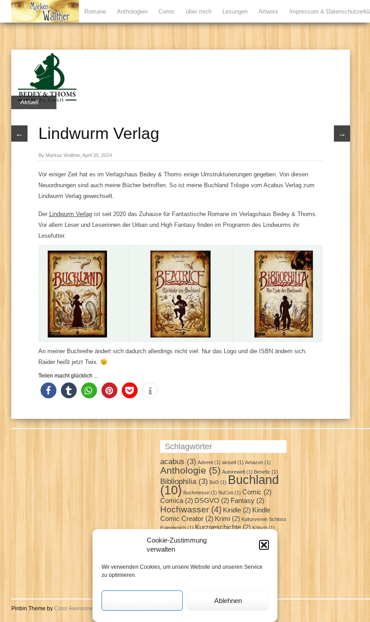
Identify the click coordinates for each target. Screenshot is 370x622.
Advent (209, 462)
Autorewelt (237, 472)
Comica (176, 500)
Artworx (268, 11)
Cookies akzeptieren (142, 600)
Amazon (258, 462)
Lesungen (235, 11)
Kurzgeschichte (223, 527)
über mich (199, 11)
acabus (178, 461)
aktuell (233, 462)
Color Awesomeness (79, 608)
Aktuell (29, 102)
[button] (263, 544)
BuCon (229, 492)
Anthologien (132, 11)
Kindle (237, 510)
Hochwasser (191, 509)
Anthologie (190, 470)
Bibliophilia (184, 481)
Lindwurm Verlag (70, 214)
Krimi (227, 518)
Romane (95, 11)
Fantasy (247, 500)
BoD (218, 482)
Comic (166, 11)
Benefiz (266, 472)
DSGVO (211, 500)
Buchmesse (200, 492)
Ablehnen (228, 600)
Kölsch (263, 527)
